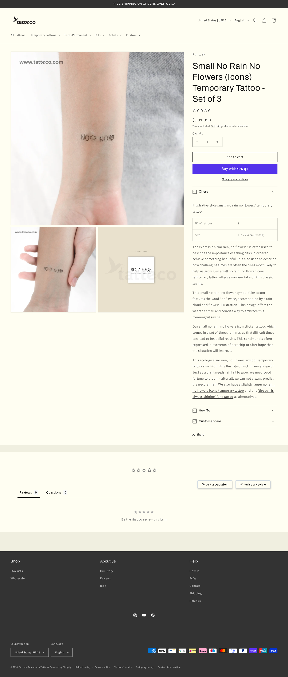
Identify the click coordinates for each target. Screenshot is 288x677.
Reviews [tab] (26, 492)
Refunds (195, 601)
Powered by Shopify (60, 667)
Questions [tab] (53, 492)
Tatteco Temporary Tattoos (34, 667)
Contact (195, 586)
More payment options (235, 179)
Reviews (105, 578)
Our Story (106, 571)
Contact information (169, 667)
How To (195, 571)
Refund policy (82, 667)
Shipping (216, 126)
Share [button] (201, 434)
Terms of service (123, 667)
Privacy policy (102, 667)
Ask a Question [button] (217, 484)
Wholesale (18, 578)
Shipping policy (145, 667)
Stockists (17, 571)
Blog (103, 586)
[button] (45, 35)
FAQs (193, 578)
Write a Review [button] (255, 484)
